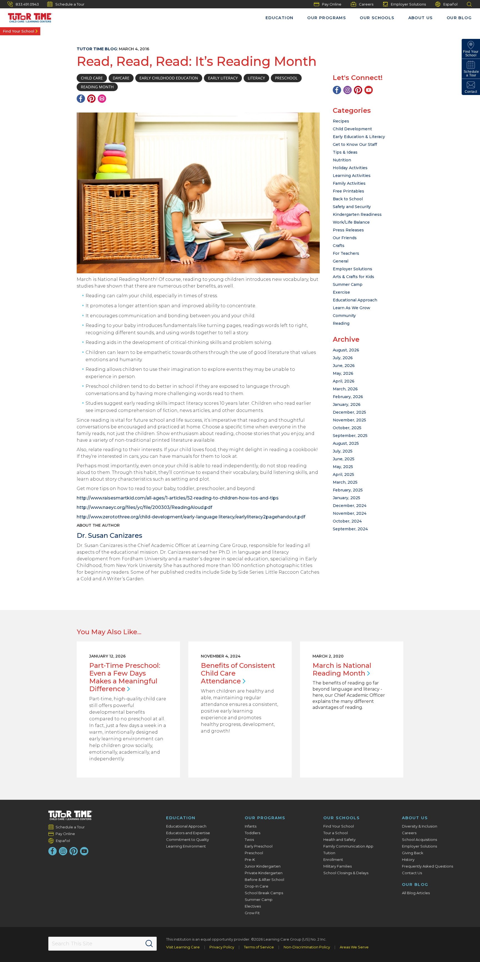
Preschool (254, 853)
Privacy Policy (221, 947)
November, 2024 (349, 513)
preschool (286, 78)
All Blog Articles (416, 893)
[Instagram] (347, 90)
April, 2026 (343, 381)
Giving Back (412, 853)
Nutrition (342, 160)
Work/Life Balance (351, 222)
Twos (249, 839)
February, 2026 (348, 396)
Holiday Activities (350, 167)
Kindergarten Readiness (357, 214)
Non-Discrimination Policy (307, 947)
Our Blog (459, 17)
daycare (121, 78)
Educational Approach (355, 300)
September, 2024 (350, 528)
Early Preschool (258, 846)
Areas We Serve (354, 947)
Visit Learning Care (183, 947)
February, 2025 (348, 490)
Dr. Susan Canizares (109, 535)
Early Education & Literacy (359, 136)
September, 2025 (350, 435)
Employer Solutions (408, 4)
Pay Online (331, 4)
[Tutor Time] (27, 16)
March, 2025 (345, 482)
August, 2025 (346, 443)
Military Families (337, 866)
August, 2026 (346, 350)
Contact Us (412, 873)
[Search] (149, 943)
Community (344, 315)
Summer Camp (347, 284)
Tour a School (335, 833)
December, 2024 (349, 505)
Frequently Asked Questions (427, 866)
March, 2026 (345, 388)
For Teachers (346, 253)
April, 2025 (343, 474)
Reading (341, 323)
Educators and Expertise (188, 833)
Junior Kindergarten (263, 866)
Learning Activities (352, 175)
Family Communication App (348, 846)
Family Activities (349, 183)
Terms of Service (259, 947)
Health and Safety (339, 839)
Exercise (341, 292)
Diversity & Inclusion (419, 826)
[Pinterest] (91, 98)
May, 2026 (343, 373)
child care (92, 78)
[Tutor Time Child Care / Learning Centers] (70, 815)
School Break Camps (264, 893)
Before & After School (264, 879)
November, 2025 (349, 420)
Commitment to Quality (187, 839)
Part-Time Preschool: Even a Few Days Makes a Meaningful (124, 677)
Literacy (256, 78)
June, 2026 (344, 365)
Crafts (338, 245)
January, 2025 (346, 497)
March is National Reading (341, 669)
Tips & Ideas (345, 152)
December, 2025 (349, 412)
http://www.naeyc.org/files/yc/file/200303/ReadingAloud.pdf (144, 507)
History (408, 859)
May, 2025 (343, 466)
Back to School (348, 198)
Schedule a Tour (69, 4)
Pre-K (250, 859)
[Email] (102, 98)
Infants (250, 826)
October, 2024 (347, 521)
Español (450, 4)
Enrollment (333, 859)
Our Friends (345, 237)
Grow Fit (252, 913)
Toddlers (252, 833)
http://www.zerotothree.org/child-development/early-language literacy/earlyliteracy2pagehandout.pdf (191, 516)
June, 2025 (343, 458)
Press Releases (348, 230)
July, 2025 (342, 451)
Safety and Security (352, 206)
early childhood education (168, 78)
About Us (420, 17)
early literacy (223, 78)
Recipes (341, 121)
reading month (97, 86)
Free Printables (348, 191)
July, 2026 (343, 357)
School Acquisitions (419, 839)
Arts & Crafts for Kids (353, 276)
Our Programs (326, 17)
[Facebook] (81, 98)
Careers (366, 4)
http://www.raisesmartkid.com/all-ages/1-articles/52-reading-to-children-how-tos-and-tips (178, 498)
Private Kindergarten (263, 873)
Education (280, 17)
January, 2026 (347, 404)
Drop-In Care (256, 886)
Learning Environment (186, 846)
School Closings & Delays (345, 873)
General (340, 261)
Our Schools (377, 17)
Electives (253, 906)
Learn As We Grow (351, 307)
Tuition (329, 853)
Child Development (352, 128)
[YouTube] (368, 90)
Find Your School (18, 31)
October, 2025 (347, 427)
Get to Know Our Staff (355, 144)
